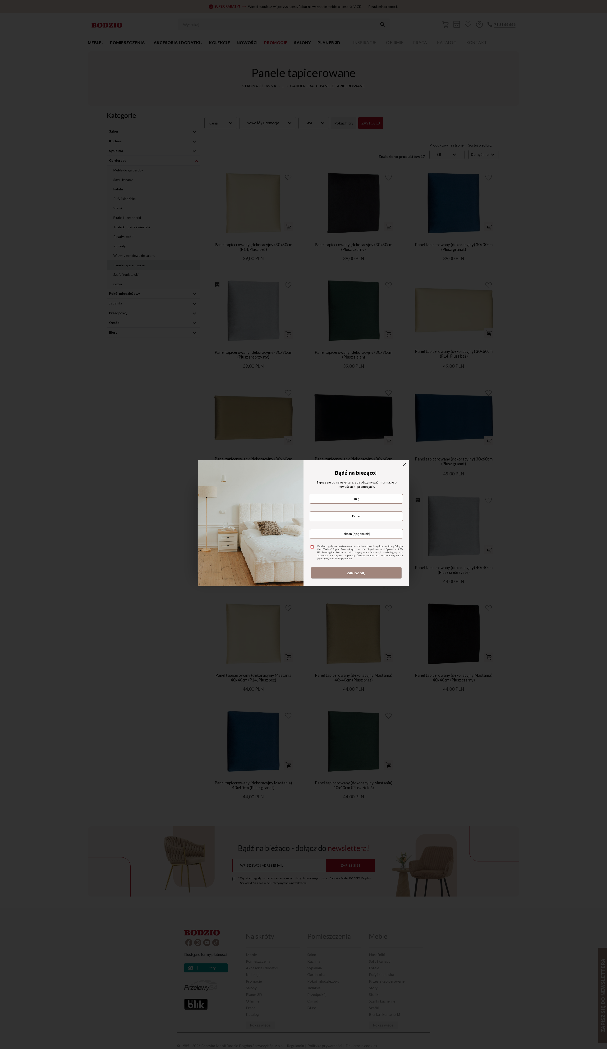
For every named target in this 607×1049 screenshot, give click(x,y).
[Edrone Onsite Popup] (303, 524)
